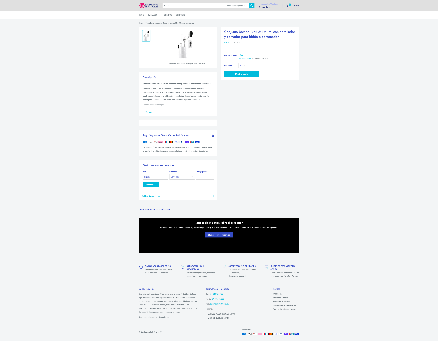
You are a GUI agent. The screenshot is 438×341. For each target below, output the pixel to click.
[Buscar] (251, 5)
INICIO (141, 15)
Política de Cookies (280, 297)
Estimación (150, 184)
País (144, 171)
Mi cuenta (263, 7)
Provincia (173, 171)
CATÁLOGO (153, 15)
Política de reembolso (151, 196)
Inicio (141, 23)
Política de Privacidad (281, 301)
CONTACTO (180, 15)
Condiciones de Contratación (284, 305)
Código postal (201, 171)
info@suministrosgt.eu (219, 304)
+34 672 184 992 (217, 299)
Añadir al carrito (241, 74)
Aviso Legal (277, 294)
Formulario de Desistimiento (284, 309)
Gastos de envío (245, 58)
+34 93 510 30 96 (216, 294)
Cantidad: (228, 65)
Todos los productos (153, 23)
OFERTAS (168, 15)
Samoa (227, 43)
